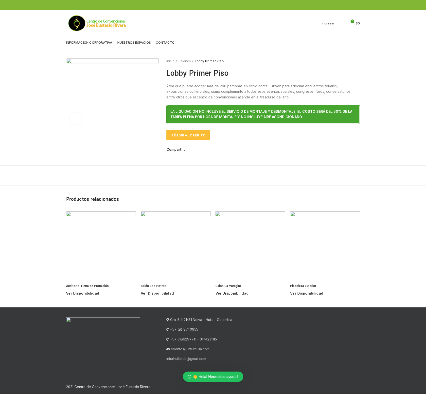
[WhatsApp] (357, 5)
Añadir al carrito (188, 135)
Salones (184, 61)
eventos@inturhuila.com (190, 349)
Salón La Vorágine (228, 286)
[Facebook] (346, 5)
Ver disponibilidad (82, 293)
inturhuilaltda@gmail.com (186, 358)
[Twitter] (351, 5)
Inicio (170, 61)
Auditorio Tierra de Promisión (87, 286)
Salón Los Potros (153, 286)
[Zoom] (76, 119)
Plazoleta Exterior (303, 286)
